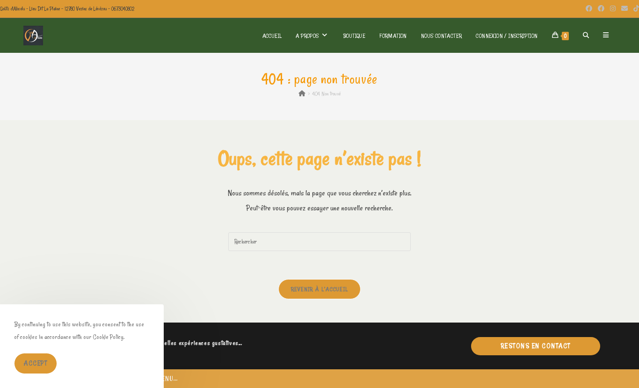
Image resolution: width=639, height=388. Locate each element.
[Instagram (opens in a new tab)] (612, 9)
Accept (35, 363)
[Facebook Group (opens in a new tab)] (601, 9)
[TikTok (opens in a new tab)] (635, 9)
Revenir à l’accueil (320, 289)
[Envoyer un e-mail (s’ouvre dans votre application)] (624, 9)
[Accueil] (301, 93)
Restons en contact (536, 346)
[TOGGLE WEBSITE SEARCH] (586, 35)
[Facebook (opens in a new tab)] (589, 9)
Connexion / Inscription (506, 35)
